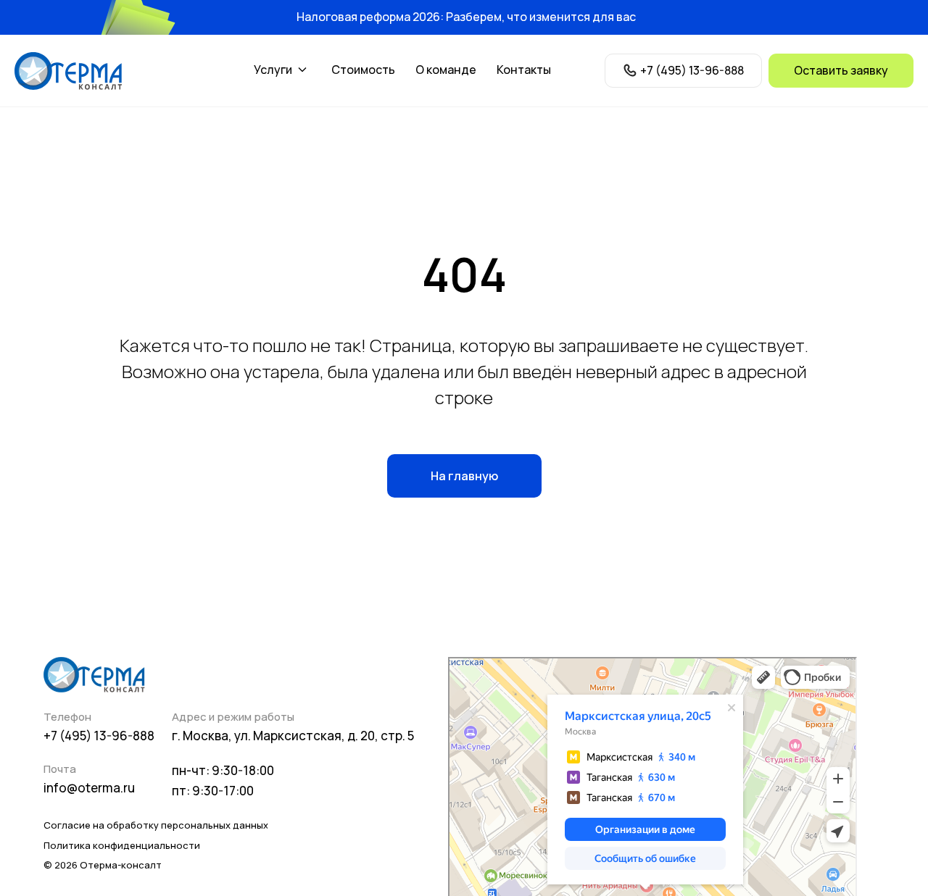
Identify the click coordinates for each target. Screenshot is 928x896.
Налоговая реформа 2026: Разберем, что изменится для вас (466, 17)
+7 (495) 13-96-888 (99, 735)
